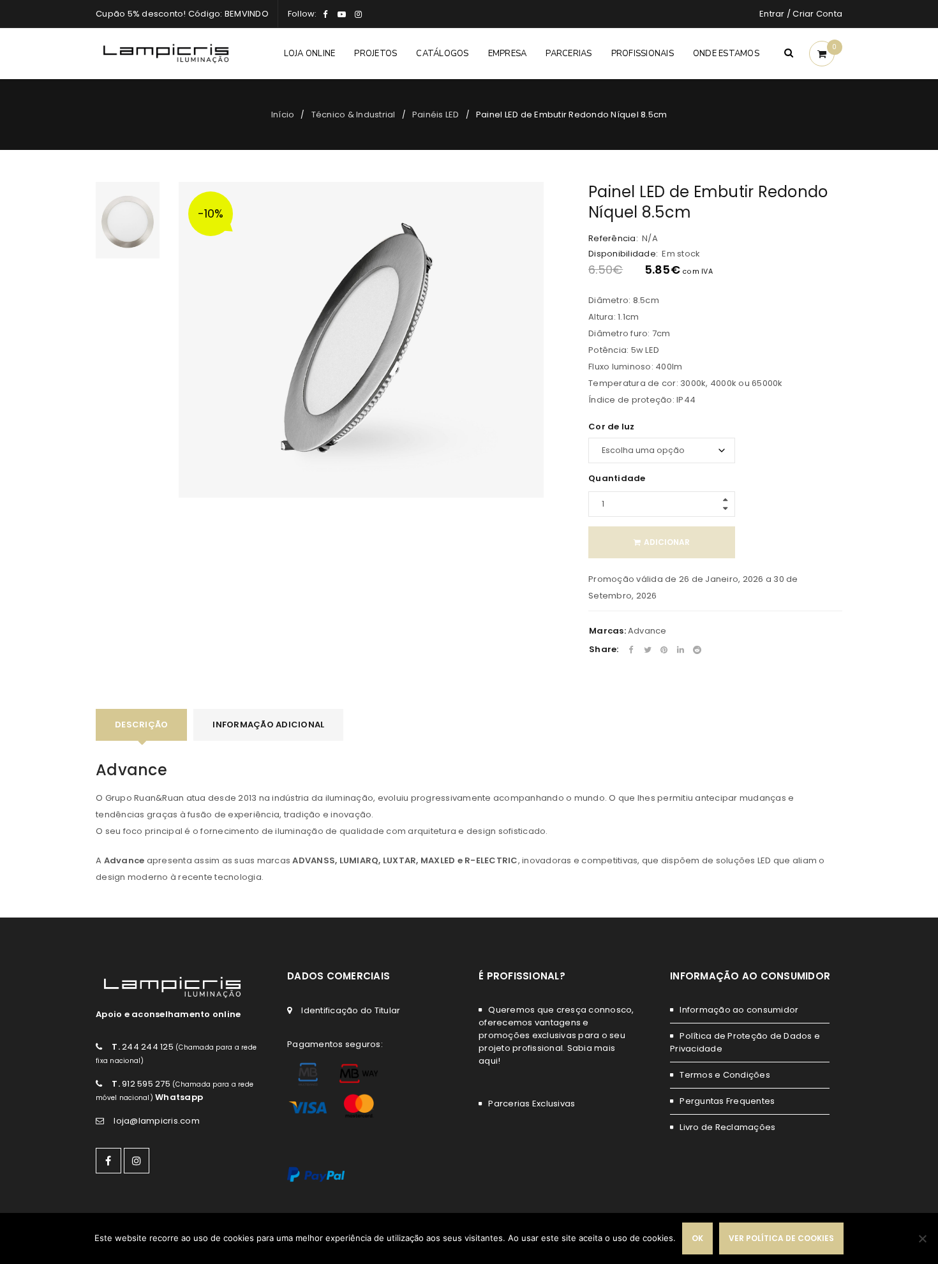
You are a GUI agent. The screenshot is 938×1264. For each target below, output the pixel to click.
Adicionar (667, 542)
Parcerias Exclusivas (531, 1103)
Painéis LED (435, 114)
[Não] (922, 1238)
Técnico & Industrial (353, 114)
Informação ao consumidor (739, 1010)
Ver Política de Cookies (781, 1238)
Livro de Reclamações (727, 1127)
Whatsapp (179, 1097)
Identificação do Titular (350, 1010)
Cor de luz (611, 427)
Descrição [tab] (141, 724)
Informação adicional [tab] (268, 724)
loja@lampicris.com (157, 1121)
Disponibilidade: (623, 254)
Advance (647, 631)
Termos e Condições (725, 1075)
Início (283, 114)
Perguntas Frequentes (727, 1101)
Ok (697, 1238)
